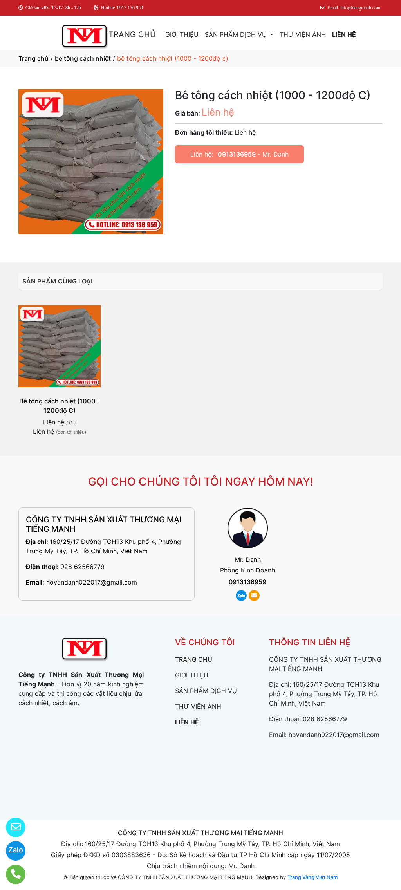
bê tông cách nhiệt (83, 58)
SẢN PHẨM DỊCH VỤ (237, 34)
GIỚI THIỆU (182, 34)
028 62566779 (82, 566)
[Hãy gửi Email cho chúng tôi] (11, 827)
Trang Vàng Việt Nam (312, 877)
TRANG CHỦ (132, 34)
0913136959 (237, 154)
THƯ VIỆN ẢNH (303, 34)
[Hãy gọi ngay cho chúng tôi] (11, 874)
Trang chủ (33, 58)
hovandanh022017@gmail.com (91, 582)
